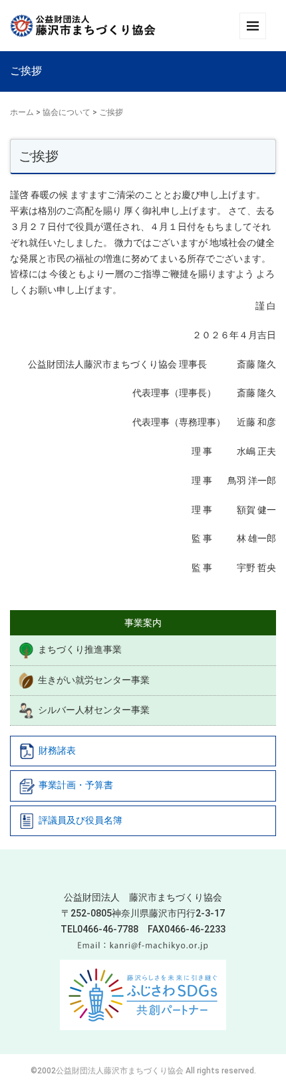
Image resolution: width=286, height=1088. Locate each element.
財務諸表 (57, 750)
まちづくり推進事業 (80, 649)
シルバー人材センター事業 (94, 710)
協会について (66, 112)
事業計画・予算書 (76, 785)
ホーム (22, 112)
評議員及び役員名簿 (80, 820)
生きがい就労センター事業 (94, 680)
